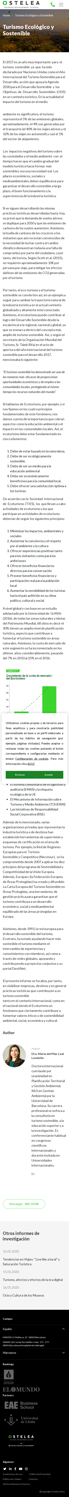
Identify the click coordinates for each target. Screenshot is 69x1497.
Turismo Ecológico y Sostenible (34, 15)
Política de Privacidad (40, 1474)
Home (6, 15)
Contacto (33, 1479)
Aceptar (49, 775)
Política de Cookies (12, 1479)
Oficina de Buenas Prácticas (16, 1484)
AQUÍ (30, 763)
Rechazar (20, 775)
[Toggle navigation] (61, 4)
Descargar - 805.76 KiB (24, 1204)
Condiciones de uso (12, 1474)
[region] (34, 748)
